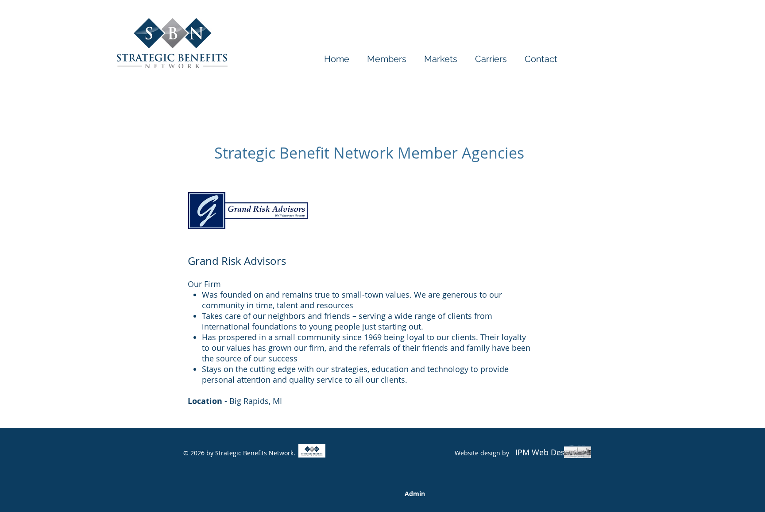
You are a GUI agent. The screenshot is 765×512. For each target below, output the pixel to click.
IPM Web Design (544, 452)
